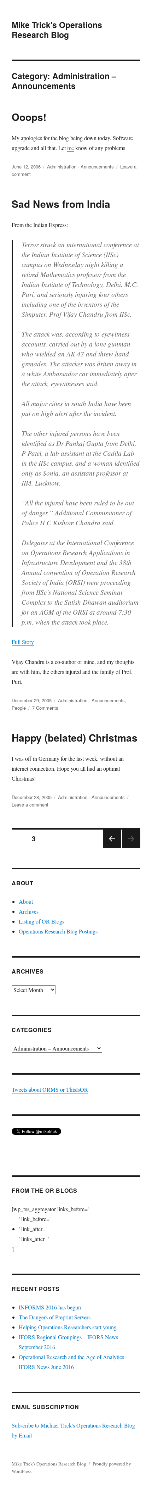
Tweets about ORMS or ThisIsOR (50, 1089)
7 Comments (45, 707)
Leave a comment (30, 804)
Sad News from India (61, 203)
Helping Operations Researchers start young (68, 1327)
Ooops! (29, 117)
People (19, 707)
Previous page (112, 847)
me (70, 147)
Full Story (23, 641)
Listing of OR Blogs (41, 921)
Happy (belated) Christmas (75, 737)
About (26, 901)
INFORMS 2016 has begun (50, 1307)
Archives (29, 911)
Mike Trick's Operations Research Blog (57, 29)
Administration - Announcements (80, 166)
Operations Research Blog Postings (58, 931)
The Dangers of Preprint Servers (54, 1317)
